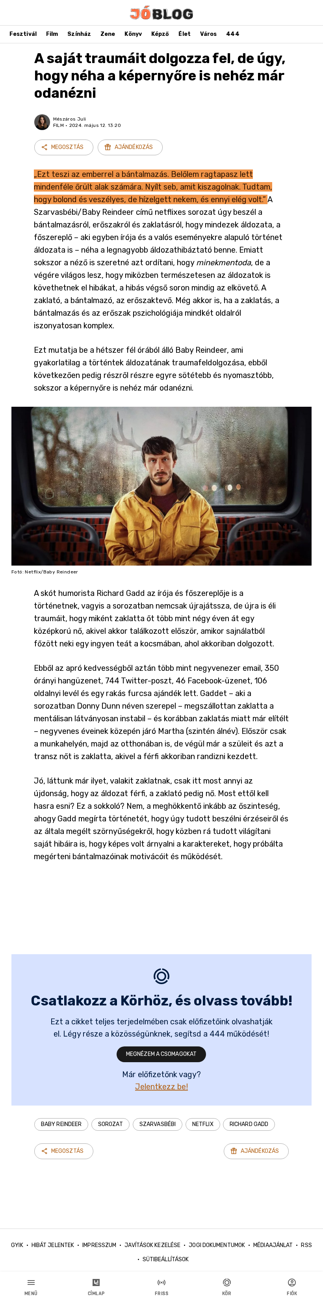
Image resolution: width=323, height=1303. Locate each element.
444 (232, 34)
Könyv (133, 34)
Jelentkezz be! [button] (161, 1086)
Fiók (292, 1293)
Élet (184, 34)
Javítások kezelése (152, 1245)
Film (52, 34)
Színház (79, 34)
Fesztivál (23, 34)
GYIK (17, 1245)
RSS (306, 1245)
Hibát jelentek (53, 1245)
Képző (160, 34)
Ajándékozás (134, 147)
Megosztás (67, 147)
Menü (31, 1293)
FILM (58, 125)
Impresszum (99, 1245)
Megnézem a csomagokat (161, 1054)
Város (208, 34)
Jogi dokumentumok (217, 1245)
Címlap (96, 1293)
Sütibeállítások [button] (166, 1259)
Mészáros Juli (69, 119)
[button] (61, 1124)
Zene (107, 34)
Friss (162, 1293)
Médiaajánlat (273, 1245)
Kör (227, 1293)
